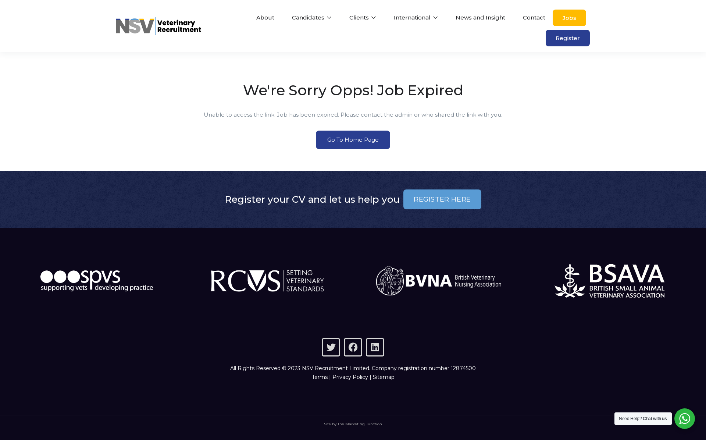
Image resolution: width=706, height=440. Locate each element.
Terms (320, 377)
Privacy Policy (350, 377)
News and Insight (480, 17)
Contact (534, 17)
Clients (359, 17)
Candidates (309, 17)
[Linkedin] (375, 347)
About (265, 17)
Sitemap (384, 377)
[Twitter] (331, 347)
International (413, 17)
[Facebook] (353, 347)
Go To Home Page (353, 139)
